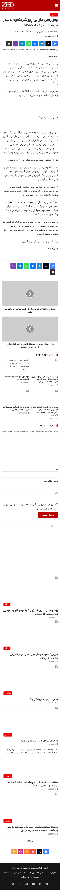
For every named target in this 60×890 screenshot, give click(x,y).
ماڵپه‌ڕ (55, 493)
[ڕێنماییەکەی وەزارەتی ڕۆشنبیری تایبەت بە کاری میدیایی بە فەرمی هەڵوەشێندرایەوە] (44, 366)
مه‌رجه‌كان (25, 877)
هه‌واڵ (54, 15)
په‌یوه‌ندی (40, 872)
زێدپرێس (40, 32)
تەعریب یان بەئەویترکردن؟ (44, 699)
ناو (56, 469)
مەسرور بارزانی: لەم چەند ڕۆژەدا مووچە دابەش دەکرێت (16, 408)
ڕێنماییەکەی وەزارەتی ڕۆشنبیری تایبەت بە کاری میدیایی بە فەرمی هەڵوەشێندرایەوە (45, 379)
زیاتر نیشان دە (30, 841)
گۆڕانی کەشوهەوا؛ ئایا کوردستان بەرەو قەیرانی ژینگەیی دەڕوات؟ (34, 656)
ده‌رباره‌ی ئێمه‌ (50, 872)
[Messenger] (35, 43)
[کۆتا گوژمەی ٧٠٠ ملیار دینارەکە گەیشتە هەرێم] (15, 366)
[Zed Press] (9, 5)
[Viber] (15, 43)
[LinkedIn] (42, 43)
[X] (48, 43)
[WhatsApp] (28, 43)
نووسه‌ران (31, 872)
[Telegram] (22, 43)
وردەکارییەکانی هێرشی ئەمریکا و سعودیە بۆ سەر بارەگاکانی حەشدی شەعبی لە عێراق (32, 828)
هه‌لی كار (22, 872)
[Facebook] (55, 43)
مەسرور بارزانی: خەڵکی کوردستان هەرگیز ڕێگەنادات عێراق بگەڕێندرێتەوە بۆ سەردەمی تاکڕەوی (44, 411)
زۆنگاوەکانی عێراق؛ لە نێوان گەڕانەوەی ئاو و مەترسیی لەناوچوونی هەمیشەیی (30, 612)
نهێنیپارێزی (35, 877)
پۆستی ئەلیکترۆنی (50, 481)
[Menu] (56, 6)
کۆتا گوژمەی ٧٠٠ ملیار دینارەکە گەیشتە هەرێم (17, 378)
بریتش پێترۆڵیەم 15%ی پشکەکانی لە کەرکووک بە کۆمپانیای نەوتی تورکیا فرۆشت (33, 784)
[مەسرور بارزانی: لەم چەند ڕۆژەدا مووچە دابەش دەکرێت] (15, 397)
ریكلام (6, 872)
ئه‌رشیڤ (13, 872)
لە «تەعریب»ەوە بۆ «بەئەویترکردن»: (39, 741)
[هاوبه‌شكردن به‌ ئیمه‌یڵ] (9, 43)
